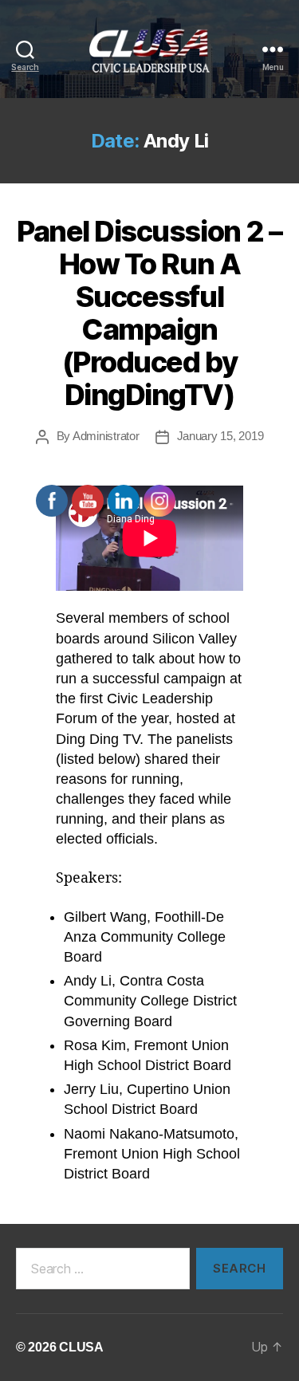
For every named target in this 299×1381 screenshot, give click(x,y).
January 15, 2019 (220, 436)
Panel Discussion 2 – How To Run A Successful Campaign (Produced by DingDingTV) (149, 313)
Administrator (106, 436)
